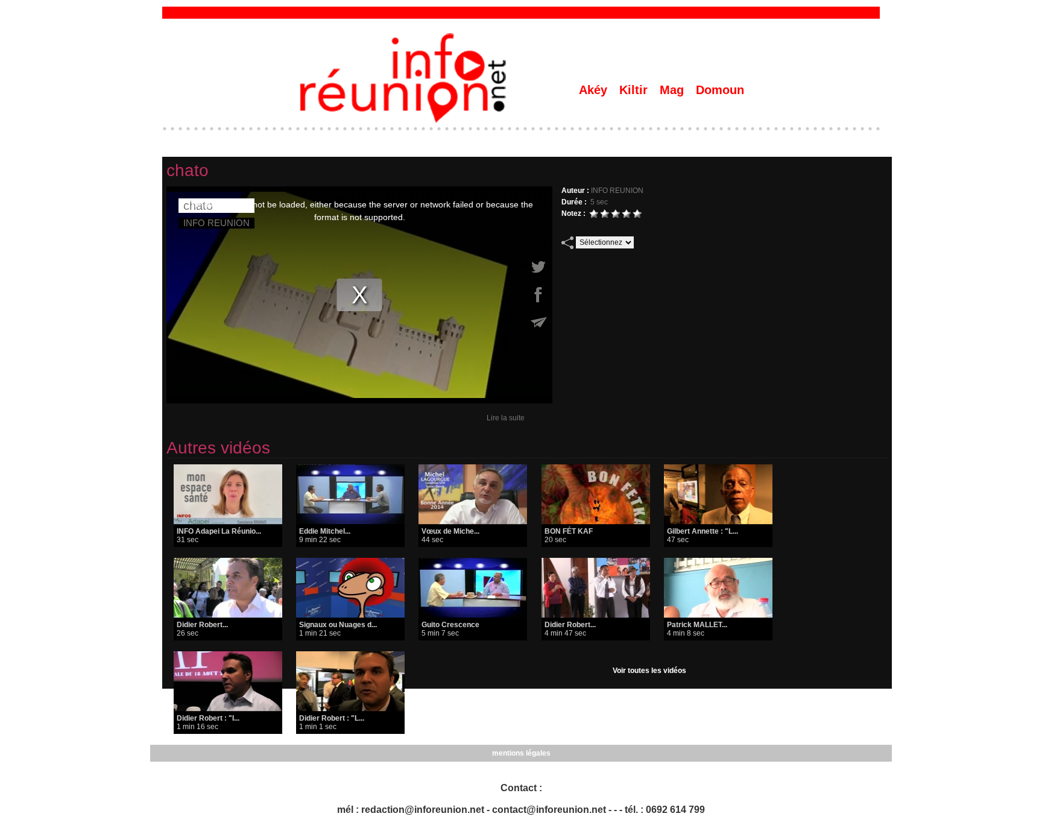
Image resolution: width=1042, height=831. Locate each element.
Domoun (720, 89)
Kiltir (635, 89)
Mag (673, 89)
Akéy (595, 89)
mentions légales (521, 753)
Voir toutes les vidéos (649, 670)
